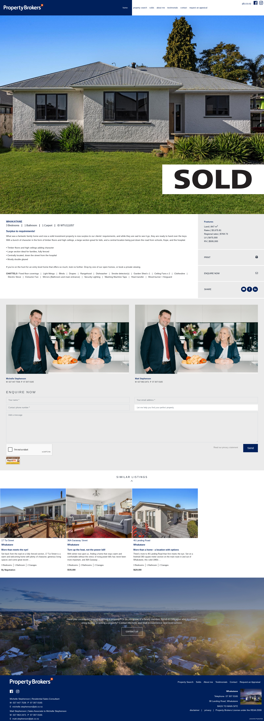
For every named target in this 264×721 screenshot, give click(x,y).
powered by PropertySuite (256, 718)
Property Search (140, 8)
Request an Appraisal (198, 8)
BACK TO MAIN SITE (227, 706)
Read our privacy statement (226, 447)
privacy (207, 710)
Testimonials (172, 8)
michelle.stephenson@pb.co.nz (27, 706)
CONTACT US (132, 631)
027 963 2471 (18, 715)
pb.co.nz (247, 3)
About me (161, 8)
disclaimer (195, 710)
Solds (151, 8)
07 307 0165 (35, 702)
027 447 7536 (18, 702)
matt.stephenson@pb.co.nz (25, 718)
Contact (183, 8)
